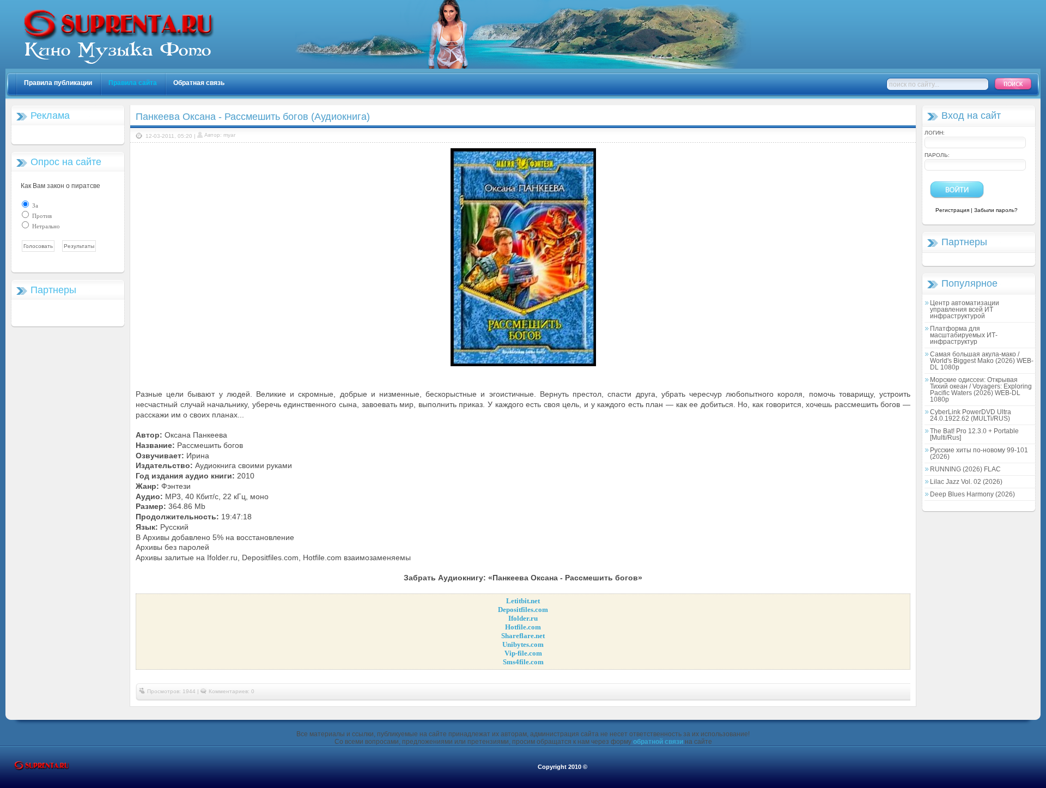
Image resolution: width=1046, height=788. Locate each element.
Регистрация (952, 210)
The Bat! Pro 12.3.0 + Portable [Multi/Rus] (974, 434)
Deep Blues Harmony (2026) (972, 494)
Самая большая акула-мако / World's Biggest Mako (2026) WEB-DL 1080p (981, 360)
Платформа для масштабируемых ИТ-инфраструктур (964, 335)
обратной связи (658, 741)
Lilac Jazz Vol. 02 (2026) (966, 482)
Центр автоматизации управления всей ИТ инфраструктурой (964, 309)
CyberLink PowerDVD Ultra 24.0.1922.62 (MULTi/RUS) (970, 415)
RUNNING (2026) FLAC (965, 469)
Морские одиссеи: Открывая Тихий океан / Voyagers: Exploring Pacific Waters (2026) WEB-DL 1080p (981, 389)
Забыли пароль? (996, 210)
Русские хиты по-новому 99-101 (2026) (979, 453)
